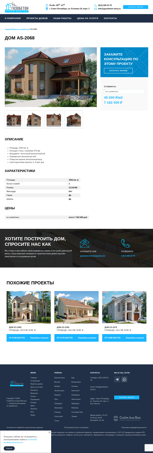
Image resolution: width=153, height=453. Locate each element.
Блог (32, 412)
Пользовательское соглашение (76, 427)
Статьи (33, 396)
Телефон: (99, 379)
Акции (32, 415)
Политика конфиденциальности (134, 427)
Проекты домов (37, 18)
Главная (33, 378)
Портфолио (35, 399)
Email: (99, 388)
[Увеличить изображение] (14, 120)
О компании (13, 18)
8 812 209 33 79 (128, 256)
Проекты (33, 409)
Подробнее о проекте (39, 338)
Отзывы (33, 402)
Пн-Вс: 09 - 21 (57, 5)
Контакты (110, 18)
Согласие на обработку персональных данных (25, 427)
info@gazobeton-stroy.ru (109, 9)
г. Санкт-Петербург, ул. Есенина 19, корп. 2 (69, 9)
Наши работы (62, 18)
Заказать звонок (135, 7)
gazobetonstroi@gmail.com (92, 256)
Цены (32, 406)
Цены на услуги (87, 18)
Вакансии (34, 393)
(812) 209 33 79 (105, 5)
